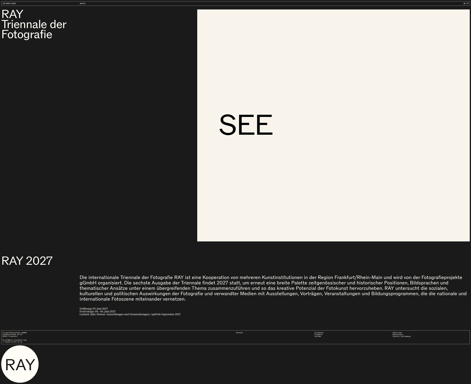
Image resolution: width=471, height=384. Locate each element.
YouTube (317, 336)
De (465, 3)
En (468, 3)
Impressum (397, 332)
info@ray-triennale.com (15, 340)
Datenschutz (398, 334)
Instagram (318, 332)
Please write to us (13, 342)
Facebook (318, 334)
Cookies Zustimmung (401, 336)
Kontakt (239, 332)
